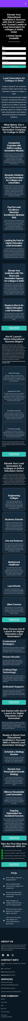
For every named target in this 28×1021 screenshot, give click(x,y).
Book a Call (3, 1008)
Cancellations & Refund (6, 1016)
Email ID (4, 51)
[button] (25, 3)
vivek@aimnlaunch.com (9, 972)
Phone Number (5, 61)
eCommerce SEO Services (7, 982)
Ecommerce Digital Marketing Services (9, 984)
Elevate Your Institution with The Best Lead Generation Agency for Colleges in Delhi (14, 275)
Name (3, 46)
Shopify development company (8, 988)
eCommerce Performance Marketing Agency (11, 991)
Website (4, 56)
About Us (3, 999)
